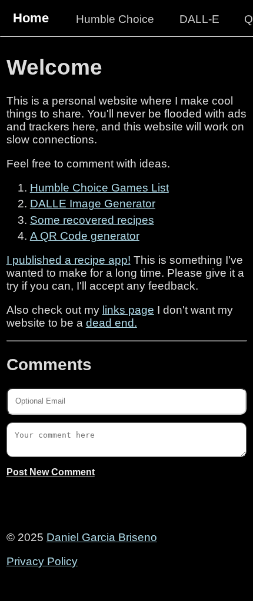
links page (128, 310)
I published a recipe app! (68, 260)
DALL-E (199, 19)
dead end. (111, 323)
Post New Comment (50, 472)
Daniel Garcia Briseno (101, 537)
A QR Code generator (84, 236)
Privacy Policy (42, 561)
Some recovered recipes (92, 220)
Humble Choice (115, 19)
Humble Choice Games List (99, 188)
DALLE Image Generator (92, 203)
